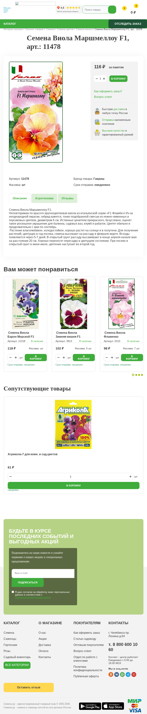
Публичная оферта (86, 676)
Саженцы (10, 638)
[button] (133, 375)
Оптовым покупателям (89, 644)
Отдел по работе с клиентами (86, 659)
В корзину (118, 78)
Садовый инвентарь (17, 657)
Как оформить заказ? (108, 91)
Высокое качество (113, 130)
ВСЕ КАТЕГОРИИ (17, 665)
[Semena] (35, 9)
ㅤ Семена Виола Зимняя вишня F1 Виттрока (68, 335)
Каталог (10, 23)
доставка (119, 109)
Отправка (108, 119)
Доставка (45, 644)
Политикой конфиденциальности (33, 597)
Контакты (45, 657)
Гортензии (10, 644)
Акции (43, 638)
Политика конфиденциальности (88, 668)
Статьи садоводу (85, 638)
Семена (9, 632)
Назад (12, 46)
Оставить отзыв (28, 687)
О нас (42, 632)
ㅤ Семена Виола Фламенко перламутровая (115, 335)
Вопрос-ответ (103, 96)
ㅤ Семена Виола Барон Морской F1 (21, 334)
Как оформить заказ (87, 632)
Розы (7, 651)
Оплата (43, 651)
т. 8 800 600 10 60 (122, 647)
